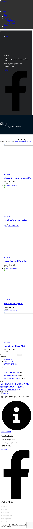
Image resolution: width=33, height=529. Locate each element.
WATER (18, 389)
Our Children (5, 512)
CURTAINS (8, 361)
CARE (25, 383)
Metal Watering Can (13, 303)
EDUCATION (5, 389)
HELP (13, 389)
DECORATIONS (10, 363)
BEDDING (8, 360)
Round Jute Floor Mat (14, 346)
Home (1, 127)
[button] (16, 416)
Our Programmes (6, 518)
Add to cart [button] (7, 174)
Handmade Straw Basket (15, 220)
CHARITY (4, 387)
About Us (4, 506)
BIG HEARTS (15, 384)
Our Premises (5, 509)
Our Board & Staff (6, 515)
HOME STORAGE (10, 365)
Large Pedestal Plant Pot (15, 261)
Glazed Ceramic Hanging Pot (17, 178)
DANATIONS (16, 386)
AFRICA (5, 383)
